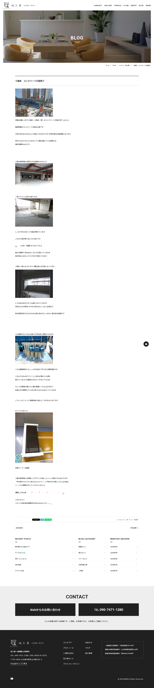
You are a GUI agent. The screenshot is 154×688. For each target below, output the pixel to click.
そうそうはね (19, 571)
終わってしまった (21, 559)
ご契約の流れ (68, 653)
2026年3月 (113, 565)
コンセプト (67, 642)
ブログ (88, 648)
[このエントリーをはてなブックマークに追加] (42, 519)
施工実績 (88, 653)
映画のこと (82, 547)
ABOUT (134, 5)
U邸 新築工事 (83, 565)
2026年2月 (113, 571)
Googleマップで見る (18, 663)
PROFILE (117, 5)
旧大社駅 (18, 565)
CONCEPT (98, 5)
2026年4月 (113, 559)
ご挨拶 (81, 571)
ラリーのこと (83, 559)
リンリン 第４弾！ (133, 519)
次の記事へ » (134, 528)
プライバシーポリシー (72, 664)
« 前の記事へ (19, 528)
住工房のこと (68, 658)
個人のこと (82, 553)
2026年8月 (113, 547)
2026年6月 (113, 553)
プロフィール (68, 648)
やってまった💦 (20, 553)
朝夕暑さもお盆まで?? (22, 547)
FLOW (126, 5)
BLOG (141, 5)
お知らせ (88, 642)
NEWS (148, 5)
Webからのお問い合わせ (45, 610)
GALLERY (108, 5)
